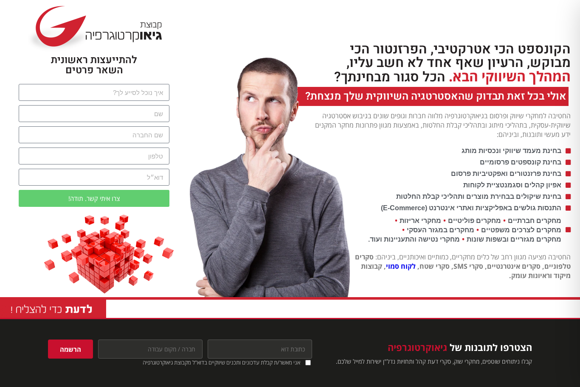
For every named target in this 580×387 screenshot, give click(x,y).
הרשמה (70, 349)
